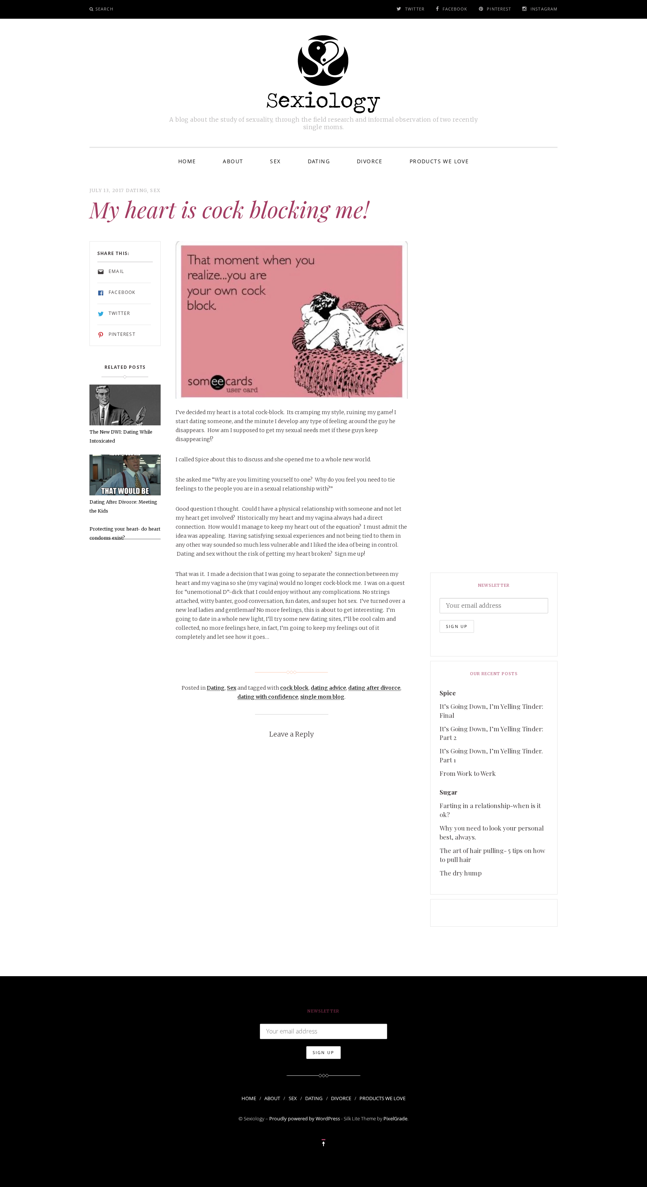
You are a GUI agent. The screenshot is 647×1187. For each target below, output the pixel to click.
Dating (319, 161)
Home (187, 161)
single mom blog (322, 696)
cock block (294, 687)
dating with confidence (267, 696)
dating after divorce (374, 687)
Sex (275, 161)
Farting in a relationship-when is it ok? (490, 810)
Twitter (415, 9)
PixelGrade (395, 1118)
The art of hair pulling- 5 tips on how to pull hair (492, 854)
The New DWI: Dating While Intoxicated (120, 436)
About (233, 161)
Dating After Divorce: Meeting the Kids (123, 506)
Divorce (370, 161)
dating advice (328, 687)
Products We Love (439, 161)
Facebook (455, 9)
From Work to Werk (468, 773)
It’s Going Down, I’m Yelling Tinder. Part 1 (491, 755)
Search (104, 9)
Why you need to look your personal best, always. (492, 832)
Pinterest (499, 9)
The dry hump (461, 873)
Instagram (544, 9)
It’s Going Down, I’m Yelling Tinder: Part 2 (491, 733)
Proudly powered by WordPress (304, 1118)
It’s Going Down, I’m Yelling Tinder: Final (491, 710)
